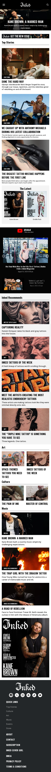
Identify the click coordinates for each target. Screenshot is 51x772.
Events (9, 724)
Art (5, 357)
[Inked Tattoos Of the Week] (25, 348)
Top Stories (11, 707)
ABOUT (9, 734)
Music (6, 533)
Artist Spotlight (10, 322)
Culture (7, 123)
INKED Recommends (10, 568)
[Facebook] (11, 695)
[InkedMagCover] (25, 647)
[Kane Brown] (14, 206)
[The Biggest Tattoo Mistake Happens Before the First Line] (25, 155)
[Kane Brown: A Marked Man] (25, 523)
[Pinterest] (28, 695)
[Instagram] (23, 695)
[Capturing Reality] (25, 313)
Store (8, 728)
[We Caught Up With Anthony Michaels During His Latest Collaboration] (25, 109)
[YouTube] (40, 695)
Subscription (13, 744)
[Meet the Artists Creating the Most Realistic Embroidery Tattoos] (25, 380)
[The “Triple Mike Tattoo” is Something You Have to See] (25, 419)
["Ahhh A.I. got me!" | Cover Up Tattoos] (13, 284)
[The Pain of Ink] (13, 493)
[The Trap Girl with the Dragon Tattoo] (25, 559)
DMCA (9, 756)
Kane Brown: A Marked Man (25, 21)
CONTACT (10, 739)
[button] (3, 256)
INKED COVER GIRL (14, 750)
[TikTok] (34, 695)
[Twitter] (17, 695)
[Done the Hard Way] (25, 63)
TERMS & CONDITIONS (16, 766)
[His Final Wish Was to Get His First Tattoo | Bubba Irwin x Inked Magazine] (25, 250)
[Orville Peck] (37, 206)
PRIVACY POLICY (13, 761)
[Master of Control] (37, 493)
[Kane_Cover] (25, 36)
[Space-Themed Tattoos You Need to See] (13, 458)
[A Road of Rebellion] (25, 594)
